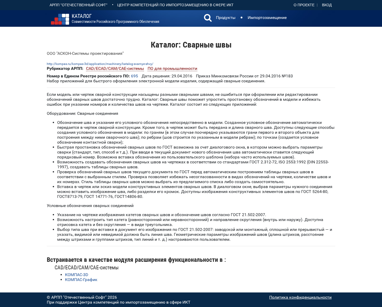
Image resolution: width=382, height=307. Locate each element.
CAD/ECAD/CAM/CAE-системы (115, 68)
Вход (327, 5)
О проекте (304, 5)
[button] (208, 18)
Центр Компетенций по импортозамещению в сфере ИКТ (175, 5)
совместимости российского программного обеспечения (115, 19)
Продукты (225, 17)
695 (134, 76)
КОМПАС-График (81, 279)
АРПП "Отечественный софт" (78, 5)
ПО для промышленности (172, 68)
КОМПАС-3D (76, 274)
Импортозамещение (267, 17)
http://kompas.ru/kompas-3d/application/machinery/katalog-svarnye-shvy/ (100, 64)
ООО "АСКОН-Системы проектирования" (85, 53)
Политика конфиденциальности (300, 297)
